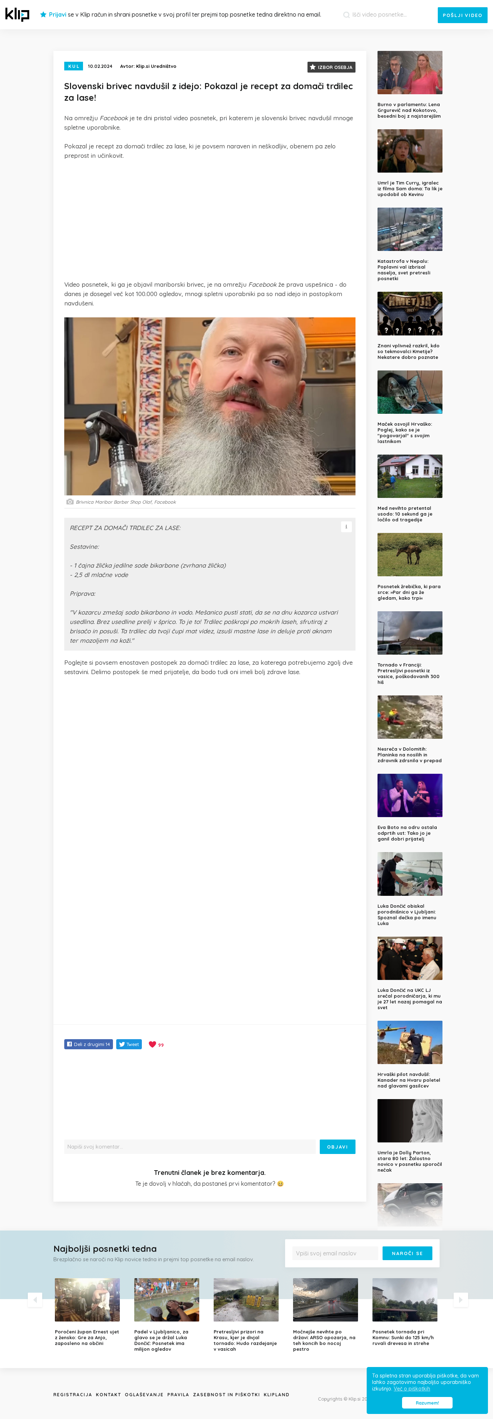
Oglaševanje (144, 1394)
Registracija (72, 1394)
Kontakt (108, 1394)
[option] (89, 1312)
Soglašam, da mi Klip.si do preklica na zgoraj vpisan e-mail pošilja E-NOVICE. (364, 1268)
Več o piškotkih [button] (412, 1388)
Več (301, 1270)
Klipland (277, 1394)
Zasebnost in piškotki (226, 1394)
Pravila (178, 1394)
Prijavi (57, 14)
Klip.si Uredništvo (156, 66)
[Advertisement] (209, 219)
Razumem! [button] (427, 1403)
